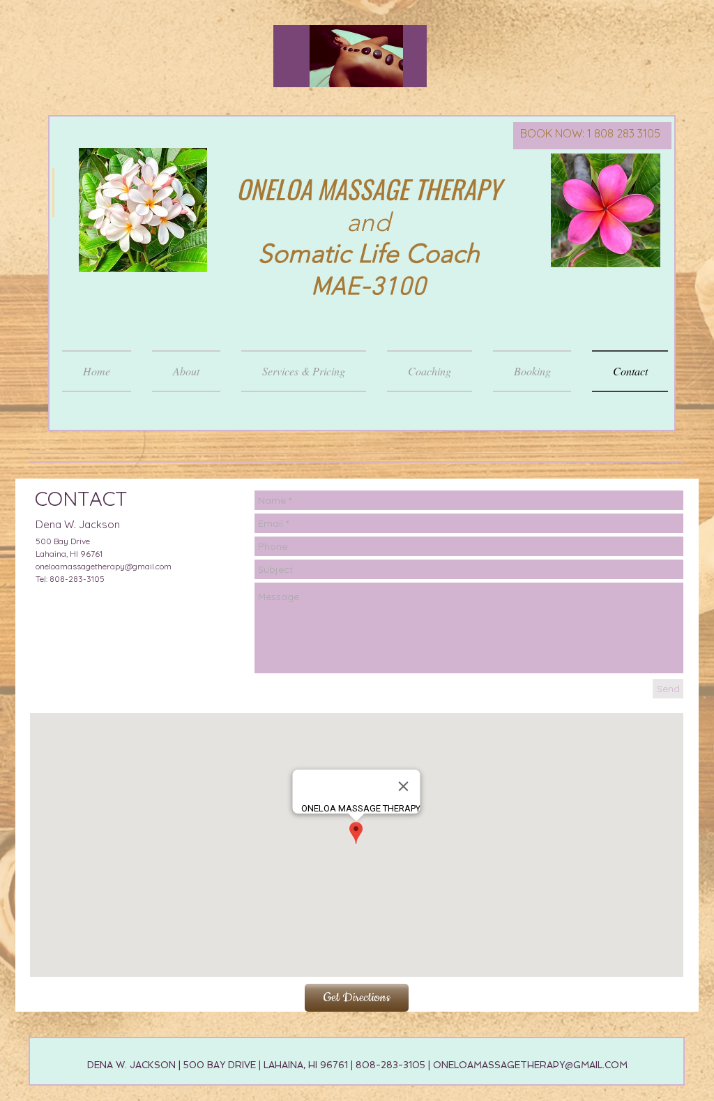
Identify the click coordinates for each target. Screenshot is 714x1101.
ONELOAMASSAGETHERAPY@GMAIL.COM (530, 1065)
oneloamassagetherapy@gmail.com (104, 566)
